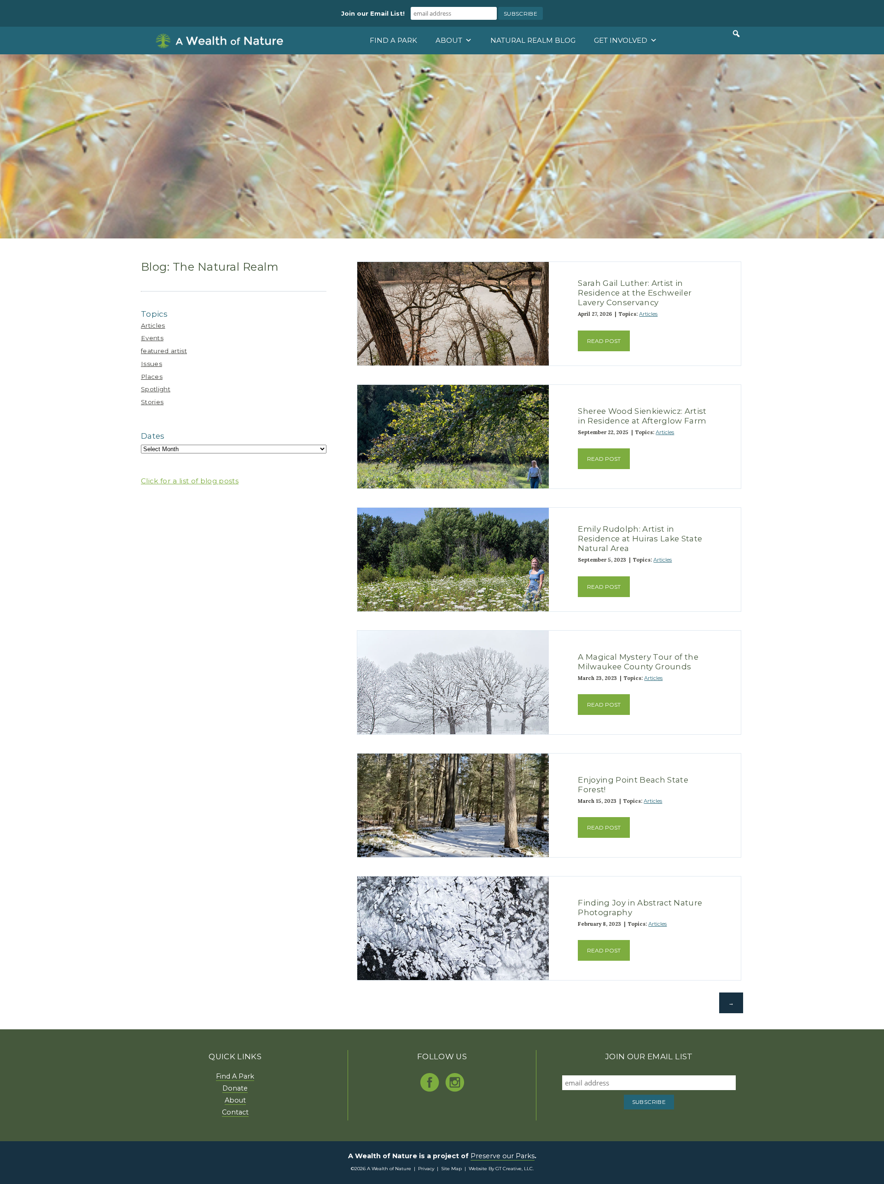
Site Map (451, 1169)
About (235, 1100)
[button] (736, 34)
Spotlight (155, 389)
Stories (152, 402)
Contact (235, 1112)
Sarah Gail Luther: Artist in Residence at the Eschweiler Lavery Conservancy (635, 293)
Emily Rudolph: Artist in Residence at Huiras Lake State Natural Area (640, 538)
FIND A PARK (393, 40)
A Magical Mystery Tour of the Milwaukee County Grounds (638, 661)
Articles (153, 325)
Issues (151, 363)
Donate (235, 1088)
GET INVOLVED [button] (620, 40)
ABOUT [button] (449, 40)
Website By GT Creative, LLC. (501, 1169)
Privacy (426, 1169)
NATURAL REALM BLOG (533, 40)
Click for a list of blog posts (189, 480)
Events (152, 338)
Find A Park (235, 1076)
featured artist (164, 350)
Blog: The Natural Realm (210, 266)
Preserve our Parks (503, 1156)
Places (152, 376)
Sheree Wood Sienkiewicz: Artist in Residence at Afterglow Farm (642, 415)
